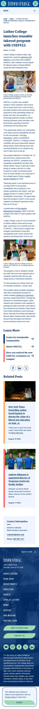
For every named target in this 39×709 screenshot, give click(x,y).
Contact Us (19, 636)
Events (7, 594)
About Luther (10, 574)
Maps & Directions (19, 628)
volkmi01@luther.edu (15, 535)
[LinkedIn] (32, 647)
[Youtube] (6, 647)
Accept (19, 702)
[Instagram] (12, 647)
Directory (8, 589)
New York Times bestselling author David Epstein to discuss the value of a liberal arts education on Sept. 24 (19, 415)
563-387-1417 (18, 539)
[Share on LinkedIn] (19, 368)
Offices (7, 610)
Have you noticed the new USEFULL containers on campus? (19, 356)
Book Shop (8, 579)
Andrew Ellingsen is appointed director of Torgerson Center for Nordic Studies (19, 479)
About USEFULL (14, 346)
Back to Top (27, 552)
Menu (5, 11)
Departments (10, 584)
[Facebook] (19, 647)
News (12, 19)
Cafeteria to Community (25, 295)
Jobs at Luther (11, 600)
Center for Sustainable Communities (17, 339)
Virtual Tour (10, 621)
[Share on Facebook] (13, 368)
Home (5, 19)
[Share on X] (26, 368)
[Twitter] (25, 647)
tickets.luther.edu (16, 433)
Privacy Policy (10, 697)
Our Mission (9, 615)
